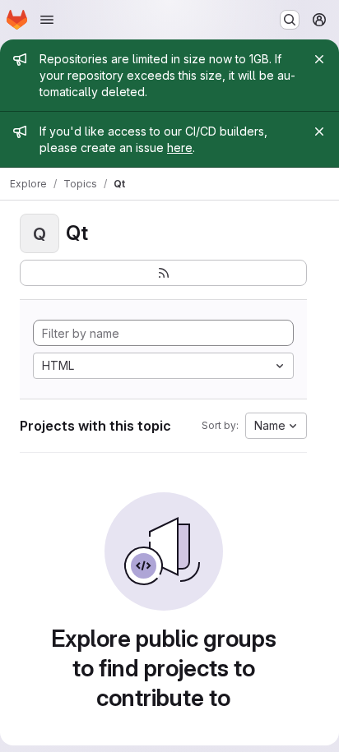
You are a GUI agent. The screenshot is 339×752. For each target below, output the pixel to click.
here (180, 148)
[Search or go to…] (290, 20)
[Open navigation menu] (47, 20)
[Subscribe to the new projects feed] (163, 273)
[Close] (319, 59)
